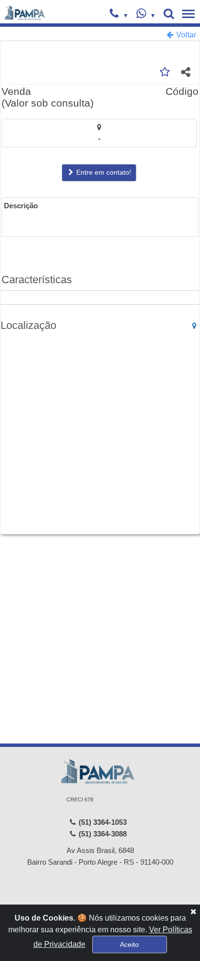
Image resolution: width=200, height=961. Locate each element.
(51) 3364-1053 (102, 822)
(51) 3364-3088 (102, 834)
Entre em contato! (102, 172)
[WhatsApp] (145, 14)
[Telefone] (119, 14)
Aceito (129, 944)
